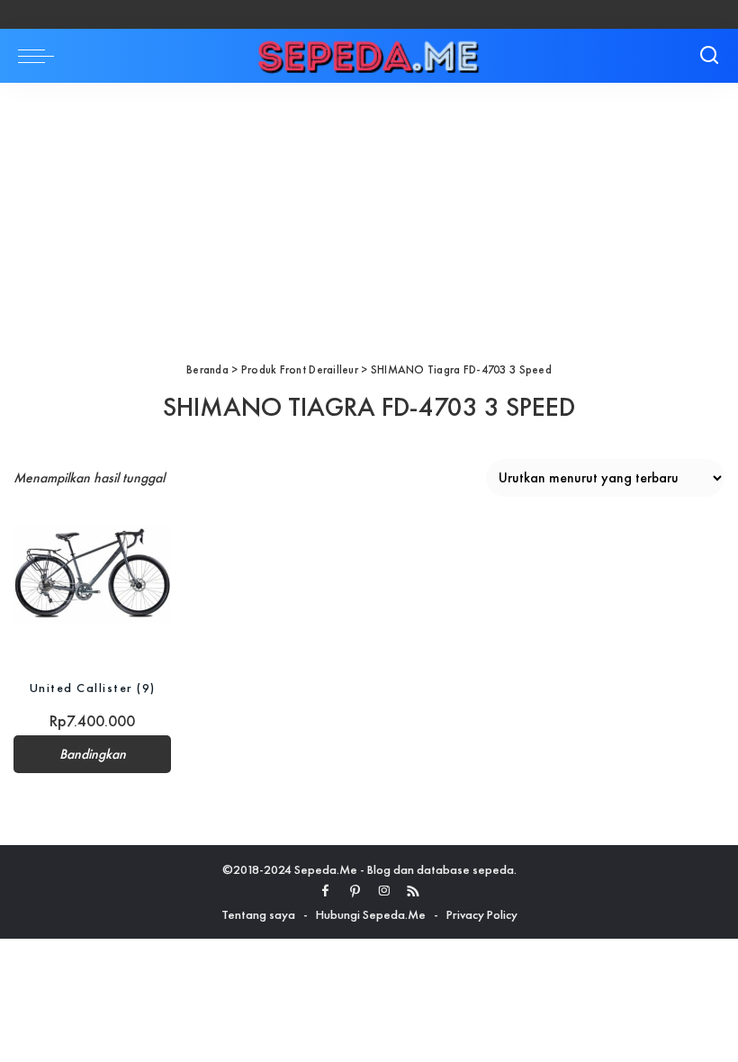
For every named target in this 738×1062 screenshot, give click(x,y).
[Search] (709, 56)
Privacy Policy (482, 914)
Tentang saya (258, 914)
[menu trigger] (40, 56)
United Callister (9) (93, 688)
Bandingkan (92, 754)
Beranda (207, 369)
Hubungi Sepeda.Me (371, 914)
